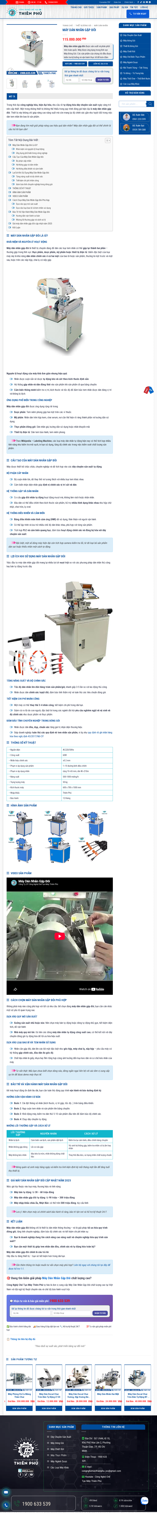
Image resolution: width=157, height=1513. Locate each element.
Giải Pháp (114, 7)
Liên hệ (144, 7)
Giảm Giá (117, 2)
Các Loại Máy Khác (131, 84)
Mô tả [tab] (12, 96)
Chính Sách (128, 2)
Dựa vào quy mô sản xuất (27, 204)
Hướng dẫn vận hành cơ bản (28, 216)
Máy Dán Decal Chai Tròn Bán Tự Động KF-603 (137, 1396)
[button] (11, 71)
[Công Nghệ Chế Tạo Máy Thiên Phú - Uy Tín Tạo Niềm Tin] (24, 11)
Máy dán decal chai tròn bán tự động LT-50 (49, 1396)
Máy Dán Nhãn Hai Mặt (108, 1394)
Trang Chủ (76, 7)
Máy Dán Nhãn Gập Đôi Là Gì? (25, 145)
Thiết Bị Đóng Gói (83, 25)
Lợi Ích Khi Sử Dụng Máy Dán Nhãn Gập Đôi (31, 172)
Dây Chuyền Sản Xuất (132, 35)
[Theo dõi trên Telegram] (150, 2)
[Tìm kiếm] (150, 104)
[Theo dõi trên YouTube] (147, 2)
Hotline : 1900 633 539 (75, 64)
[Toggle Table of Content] (106, 140)
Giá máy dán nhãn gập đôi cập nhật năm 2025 (32, 223)
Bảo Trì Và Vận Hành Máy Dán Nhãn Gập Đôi (31, 212)
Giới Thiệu (89, 7)
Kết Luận (16, 227)
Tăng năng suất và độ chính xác (29, 176)
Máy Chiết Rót (129, 51)
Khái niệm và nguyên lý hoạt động (30, 149)
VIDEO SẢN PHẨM (20, 196)
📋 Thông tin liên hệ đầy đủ (21, 1339)
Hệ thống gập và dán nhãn (27, 164)
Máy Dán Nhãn (101, 25)
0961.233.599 (139, 119)
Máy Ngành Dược (130, 62)
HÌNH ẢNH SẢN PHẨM (22, 192)
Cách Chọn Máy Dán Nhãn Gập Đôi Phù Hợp (31, 200)
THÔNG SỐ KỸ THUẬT (22, 188)
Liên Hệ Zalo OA (100, 64)
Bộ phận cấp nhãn (23, 161)
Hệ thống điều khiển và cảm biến (29, 168)
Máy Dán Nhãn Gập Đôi (56, 1278)
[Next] (52, 49)
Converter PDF (104, 2)
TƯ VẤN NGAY (139, 14)
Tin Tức (134, 7)
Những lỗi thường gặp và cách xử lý (31, 220)
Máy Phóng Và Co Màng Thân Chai (19, 1396)
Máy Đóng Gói (129, 40)
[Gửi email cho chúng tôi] (144, 2)
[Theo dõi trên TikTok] (141, 2)
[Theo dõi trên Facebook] (138, 2)
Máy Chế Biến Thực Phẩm (134, 57)
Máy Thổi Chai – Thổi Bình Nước (136, 78)
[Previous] (11, 49)
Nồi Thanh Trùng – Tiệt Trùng (135, 68)
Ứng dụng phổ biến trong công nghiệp (31, 153)
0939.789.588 (139, 129)
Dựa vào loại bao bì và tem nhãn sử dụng (33, 208)
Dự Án (125, 7)
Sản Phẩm (102, 7)
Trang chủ (68, 25)
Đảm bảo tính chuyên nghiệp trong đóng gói (34, 184)
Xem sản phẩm (19, 1408)
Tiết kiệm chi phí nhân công (27, 180)
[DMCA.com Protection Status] (26, 1470)
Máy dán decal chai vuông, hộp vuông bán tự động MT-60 (78, 1396)
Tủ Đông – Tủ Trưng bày (133, 73)
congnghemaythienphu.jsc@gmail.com (101, 1470)
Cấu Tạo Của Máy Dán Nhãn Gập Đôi (28, 157)
